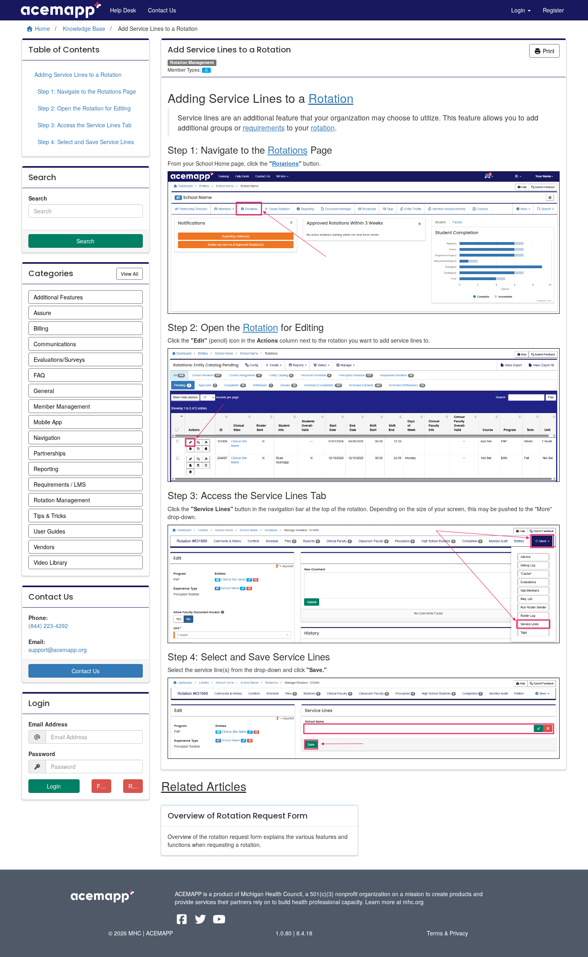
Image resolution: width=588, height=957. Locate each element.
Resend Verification (135, 786)
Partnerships (50, 453)
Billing (41, 328)
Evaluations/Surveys (59, 359)
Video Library (50, 562)
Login (519, 10)
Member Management (62, 406)
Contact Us (162, 10)
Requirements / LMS (60, 484)
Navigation (47, 437)
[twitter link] (201, 921)
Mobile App (48, 422)
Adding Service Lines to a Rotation (78, 74)
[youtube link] (219, 921)
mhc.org (413, 902)
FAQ (39, 375)
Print (547, 51)
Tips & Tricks (50, 516)
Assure (42, 313)
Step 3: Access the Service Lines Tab (83, 125)
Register (553, 10)
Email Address (48, 724)
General (44, 391)
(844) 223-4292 (48, 626)
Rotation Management (62, 500)
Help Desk (123, 10)
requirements (264, 127)
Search (37, 198)
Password (41, 754)
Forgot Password (104, 786)
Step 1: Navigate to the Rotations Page (85, 91)
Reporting (46, 469)
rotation (323, 127)
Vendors (44, 547)
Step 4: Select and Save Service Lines (84, 142)
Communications (55, 344)
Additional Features (58, 297)
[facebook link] (182, 921)
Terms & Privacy (447, 933)
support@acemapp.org (57, 650)
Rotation (331, 97)
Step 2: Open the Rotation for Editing (82, 108)
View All (132, 273)
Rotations (288, 149)
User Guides (49, 531)
